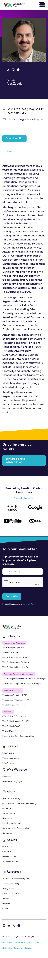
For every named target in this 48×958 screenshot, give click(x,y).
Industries (6, 777)
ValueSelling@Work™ (11, 726)
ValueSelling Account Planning (15, 662)
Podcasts (6, 904)
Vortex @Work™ (9, 731)
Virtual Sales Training (11, 758)
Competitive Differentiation (14, 657)
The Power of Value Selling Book (16, 879)
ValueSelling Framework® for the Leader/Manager (24, 679)
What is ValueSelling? (11, 799)
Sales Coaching (8, 763)
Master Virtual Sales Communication (18, 736)
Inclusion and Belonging (12, 823)
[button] (42, 4)
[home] (13, 5)
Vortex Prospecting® (11, 652)
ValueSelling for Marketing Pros (15, 667)
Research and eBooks (11, 894)
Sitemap (28, 948)
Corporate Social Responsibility (15, 828)
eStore (5, 908)
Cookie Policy (20, 942)
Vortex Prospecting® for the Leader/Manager (21, 684)
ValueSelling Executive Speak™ (15, 721)
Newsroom (7, 818)
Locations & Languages (12, 782)
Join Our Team (8, 813)
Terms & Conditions (35, 942)
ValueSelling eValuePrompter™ (15, 700)
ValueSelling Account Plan (13, 705)
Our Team (6, 808)
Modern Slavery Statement (12, 948)
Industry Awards (9, 857)
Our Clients (7, 847)
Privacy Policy (30, 604)
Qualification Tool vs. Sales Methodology (19, 804)
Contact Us (7, 833)
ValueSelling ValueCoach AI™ (14, 695)
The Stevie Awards (10, 862)
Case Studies (7, 852)
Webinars (6, 899)
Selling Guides (8, 889)
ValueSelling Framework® (13, 647)
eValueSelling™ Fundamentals (15, 716)
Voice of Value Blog (10, 884)
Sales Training (8, 753)
